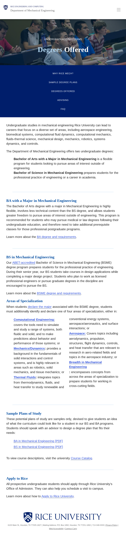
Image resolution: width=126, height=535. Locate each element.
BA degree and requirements (56, 237)
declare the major (40, 306)
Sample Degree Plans (63, 82)
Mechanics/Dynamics (29, 348)
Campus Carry (71, 529)
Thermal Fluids (25, 377)
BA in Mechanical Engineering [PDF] (38, 441)
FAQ (63, 109)
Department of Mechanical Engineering (32, 10)
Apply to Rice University (57, 496)
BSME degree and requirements (59, 293)
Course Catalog (81, 458)
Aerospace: (77, 333)
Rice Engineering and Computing (27, 7)
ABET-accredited (23, 262)
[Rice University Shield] (5, 9)
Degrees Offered (63, 91)
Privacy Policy (111, 525)
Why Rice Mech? (63, 73)
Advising (63, 100)
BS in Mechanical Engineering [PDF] (38, 447)
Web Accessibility (56, 529)
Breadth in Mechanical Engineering (85, 365)
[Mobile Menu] (119, 9)
